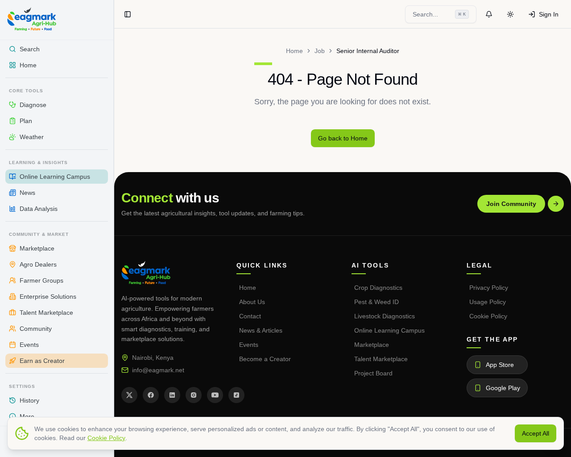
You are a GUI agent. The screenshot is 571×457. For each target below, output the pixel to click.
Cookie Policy (488, 316)
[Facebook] (151, 395)
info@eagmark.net (158, 370)
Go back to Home (343, 138)
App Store (500, 364)
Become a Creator (265, 358)
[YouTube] (215, 395)
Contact (250, 316)
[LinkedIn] (172, 395)
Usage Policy (487, 301)
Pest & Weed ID (376, 301)
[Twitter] (129, 395)
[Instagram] (194, 395)
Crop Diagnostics (378, 287)
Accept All (535, 433)
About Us (252, 301)
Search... (439, 14)
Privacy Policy (488, 287)
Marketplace (371, 344)
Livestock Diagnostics (384, 316)
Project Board (373, 373)
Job (319, 50)
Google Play (503, 387)
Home (294, 50)
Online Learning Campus (389, 330)
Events (248, 344)
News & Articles (260, 330)
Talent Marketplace (381, 358)
